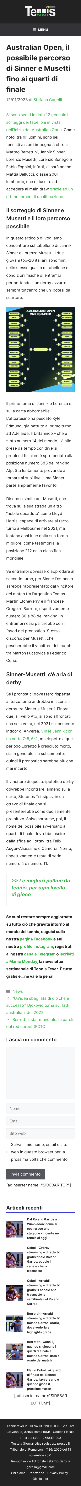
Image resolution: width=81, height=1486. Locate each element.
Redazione (36, 1473)
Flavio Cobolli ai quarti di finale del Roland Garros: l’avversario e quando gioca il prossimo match (44, 1379)
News (17, 991)
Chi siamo (18, 1473)
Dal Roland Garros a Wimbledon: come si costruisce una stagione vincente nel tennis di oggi (43, 1228)
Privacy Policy (57, 1473)
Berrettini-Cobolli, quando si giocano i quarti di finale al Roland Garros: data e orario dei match (43, 1351)
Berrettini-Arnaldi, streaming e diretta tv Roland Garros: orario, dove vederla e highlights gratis (43, 1323)
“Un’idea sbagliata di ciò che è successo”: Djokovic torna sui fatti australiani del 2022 (37, 1005)
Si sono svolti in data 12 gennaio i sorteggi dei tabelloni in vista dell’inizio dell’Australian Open (37, 122)
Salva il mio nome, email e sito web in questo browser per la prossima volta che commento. (40, 1152)
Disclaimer (40, 1479)
